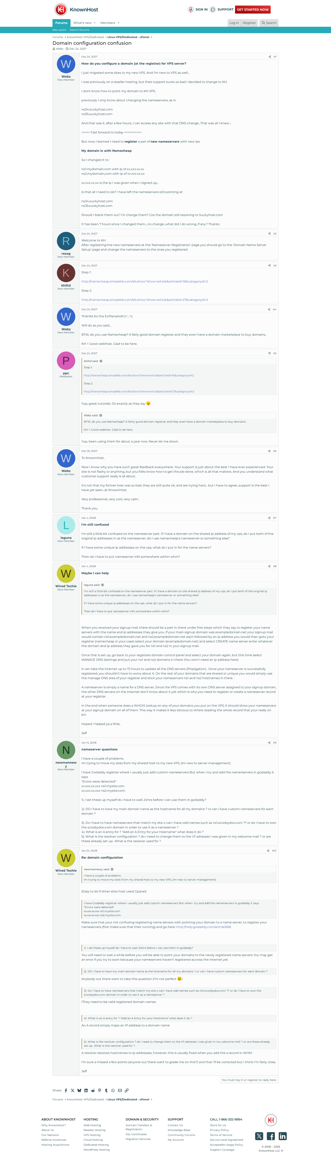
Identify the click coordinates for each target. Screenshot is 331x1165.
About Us (47, 1130)
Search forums (79, 30)
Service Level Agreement (226, 1139)
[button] (94, 23)
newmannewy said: (96, 869)
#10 (274, 850)
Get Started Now (253, 9)
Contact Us (175, 1125)
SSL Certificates (136, 1134)
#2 (274, 233)
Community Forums (181, 1135)
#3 (274, 265)
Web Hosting (92, 1125)
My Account (176, 1139)
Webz (59, 48)
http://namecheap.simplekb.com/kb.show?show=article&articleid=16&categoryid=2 (144, 281)
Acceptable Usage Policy (226, 1144)
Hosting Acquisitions (55, 1144)
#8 (274, 566)
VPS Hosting (92, 1135)
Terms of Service (221, 1135)
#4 (274, 309)
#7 (274, 517)
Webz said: (91, 415)
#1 (275, 56)
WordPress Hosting (97, 1149)
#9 (274, 742)
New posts (59, 30)
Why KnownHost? (53, 1125)
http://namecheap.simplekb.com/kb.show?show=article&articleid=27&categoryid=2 (144, 300)
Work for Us (218, 1125)
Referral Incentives (53, 1139)
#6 (274, 450)
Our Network (50, 1135)
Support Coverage (222, 1149)
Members (107, 23)
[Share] (269, 56)
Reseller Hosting (95, 1130)
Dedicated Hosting (96, 1144)
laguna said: (92, 585)
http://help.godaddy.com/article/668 (203, 927)
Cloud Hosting (93, 1139)
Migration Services (138, 1139)
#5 (274, 353)
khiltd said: (91, 361)
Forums (61, 23)
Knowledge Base (179, 1130)
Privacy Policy (219, 1130)
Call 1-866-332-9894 (226, 1119)
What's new (82, 23)
